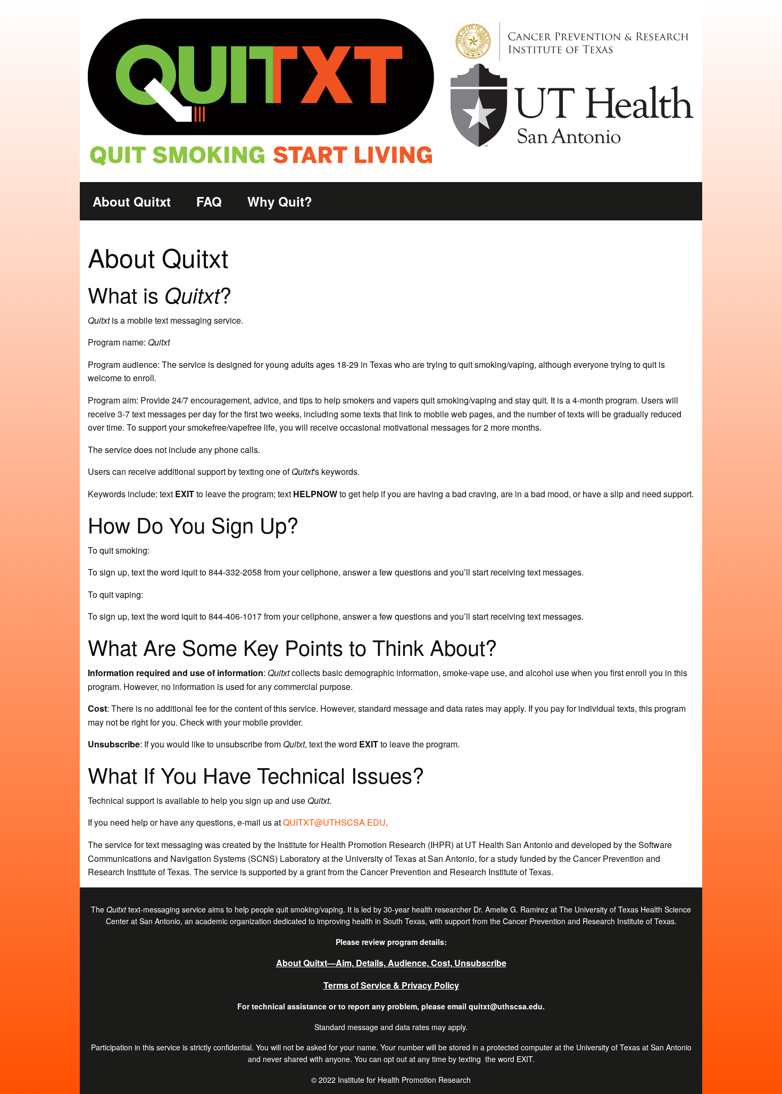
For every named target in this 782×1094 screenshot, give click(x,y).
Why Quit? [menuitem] (279, 201)
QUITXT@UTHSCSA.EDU (334, 822)
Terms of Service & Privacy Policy (391, 985)
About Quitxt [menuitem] (132, 201)
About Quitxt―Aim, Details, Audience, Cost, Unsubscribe (391, 963)
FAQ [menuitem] (209, 201)
